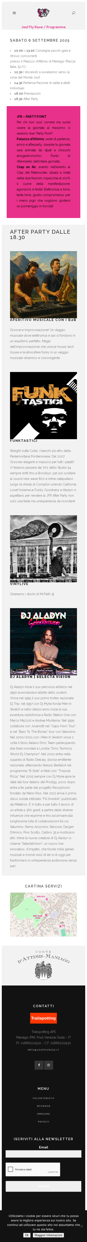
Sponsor (43, 1106)
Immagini (43, 1114)
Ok (27, 1235)
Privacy (43, 1121)
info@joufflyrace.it (43, 1050)
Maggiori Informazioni (48, 1235)
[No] (81, 1226)
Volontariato (43, 1098)
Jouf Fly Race (32, 27)
